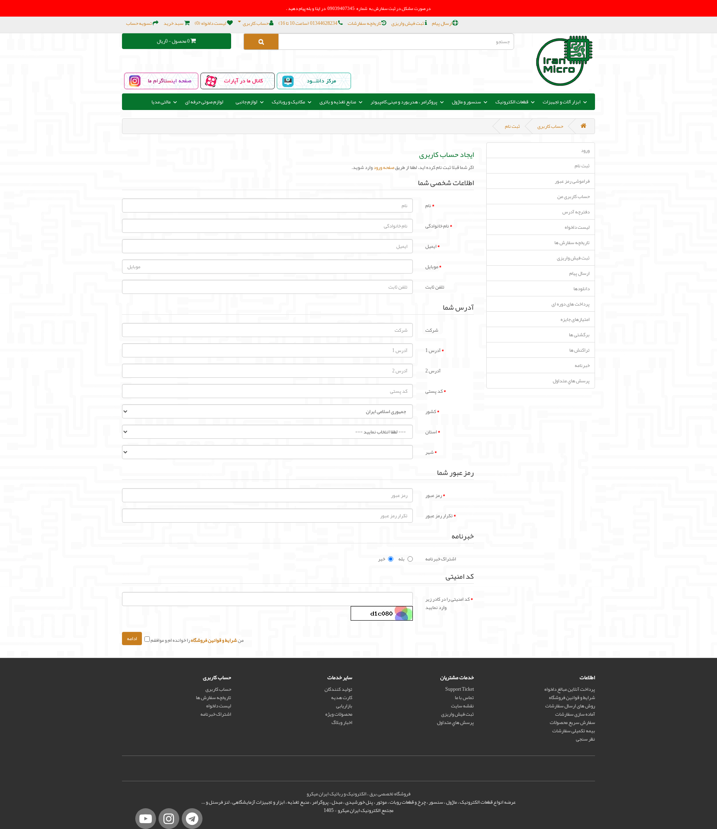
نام (428, 205)
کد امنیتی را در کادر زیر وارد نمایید (447, 602)
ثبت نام (512, 126)
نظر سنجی (585, 739)
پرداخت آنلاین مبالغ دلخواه (569, 689)
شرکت (431, 329)
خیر (381, 558)
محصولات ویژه (338, 714)
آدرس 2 (433, 370)
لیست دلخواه (577, 227)
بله (401, 558)
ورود (585, 150)
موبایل (431, 266)
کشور (430, 411)
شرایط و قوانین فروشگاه (572, 697)
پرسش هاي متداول (571, 381)
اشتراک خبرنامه (440, 558)
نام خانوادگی (437, 225)
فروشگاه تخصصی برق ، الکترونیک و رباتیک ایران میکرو (358, 794)
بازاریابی (344, 706)
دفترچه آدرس (576, 212)
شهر (429, 451)
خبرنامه (582, 365)
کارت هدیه (341, 697)
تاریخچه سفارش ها (572, 242)
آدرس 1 (433, 350)
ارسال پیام (579, 273)
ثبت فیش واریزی (573, 258)
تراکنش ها (579, 350)
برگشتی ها (579, 335)
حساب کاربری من (573, 196)
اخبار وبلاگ (342, 722)
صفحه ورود (383, 167)
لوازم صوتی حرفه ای (204, 102)
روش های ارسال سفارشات (570, 706)
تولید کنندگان (338, 689)
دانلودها (581, 288)
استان (431, 431)
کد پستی (434, 390)
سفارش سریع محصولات (572, 722)
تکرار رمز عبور (439, 515)
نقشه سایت (462, 706)
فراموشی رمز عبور (572, 181)
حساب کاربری (550, 126)
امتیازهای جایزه (575, 319)
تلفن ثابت (434, 286)
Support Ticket (459, 689)
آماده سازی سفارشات (575, 714)
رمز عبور (433, 494)
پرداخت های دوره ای (570, 304)
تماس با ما (464, 697)
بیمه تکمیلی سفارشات (573, 731)
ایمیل (431, 245)
